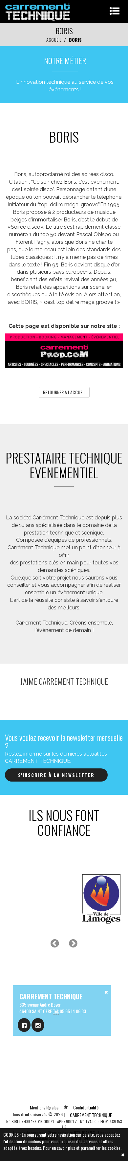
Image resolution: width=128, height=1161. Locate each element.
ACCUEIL (53, 39)
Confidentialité (85, 1107)
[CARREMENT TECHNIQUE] (38, 10)
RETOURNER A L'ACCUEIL (64, 392)
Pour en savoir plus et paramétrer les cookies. (82, 1147)
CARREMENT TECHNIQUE (91, 1114)
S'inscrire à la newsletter (56, 774)
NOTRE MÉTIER (65, 60)
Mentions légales (44, 1107)
